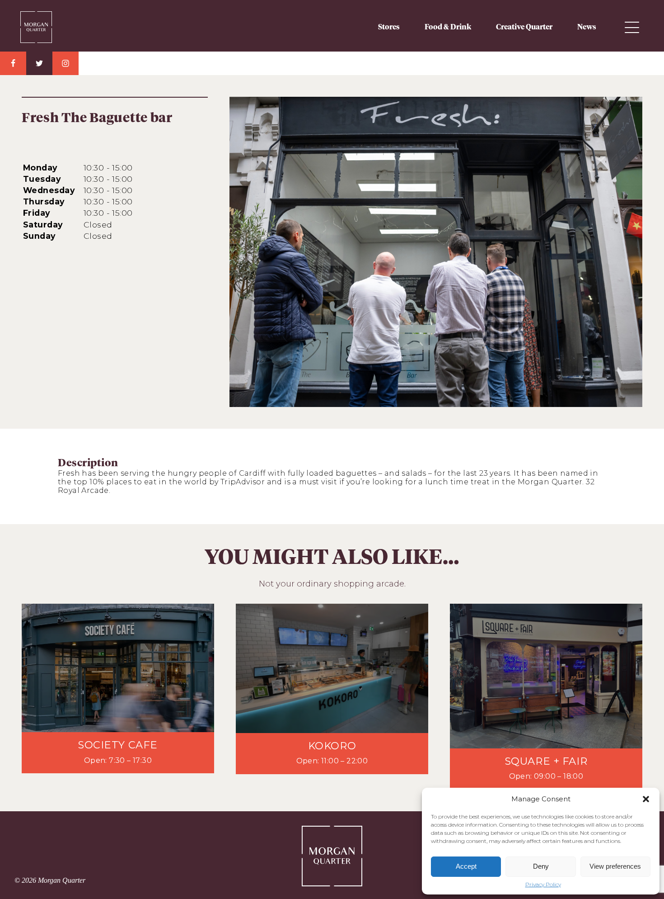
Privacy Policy (543, 884)
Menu (631, 27)
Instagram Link (65, 63)
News (586, 27)
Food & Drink (448, 27)
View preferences (615, 866)
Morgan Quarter (52, 23)
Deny (541, 866)
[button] (645, 799)
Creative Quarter (524, 27)
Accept (466, 866)
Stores (389, 27)
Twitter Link (39, 63)
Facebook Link (13, 63)
